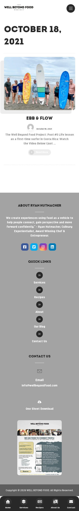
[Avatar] (30, 127)
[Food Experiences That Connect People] (18, 7)
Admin (39, 126)
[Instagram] (43, 247)
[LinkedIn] (52, 247)
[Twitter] (34, 247)
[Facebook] (24, 247)
